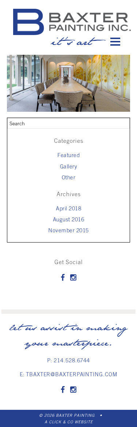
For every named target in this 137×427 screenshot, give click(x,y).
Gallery (68, 166)
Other (69, 177)
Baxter (72, 21)
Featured (68, 155)
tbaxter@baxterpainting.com (71, 374)
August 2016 (68, 219)
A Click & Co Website (69, 421)
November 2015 (68, 230)
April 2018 (68, 208)
